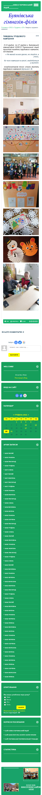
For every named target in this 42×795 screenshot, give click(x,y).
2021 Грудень (10, 594)
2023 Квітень (9, 631)
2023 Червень (10, 639)
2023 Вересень (10, 648)
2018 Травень (10, 491)
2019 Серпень (10, 519)
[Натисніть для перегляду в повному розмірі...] (21, 97)
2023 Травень (10, 635)
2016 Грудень (10, 466)
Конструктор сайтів (31, 787)
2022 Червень (10, 619)
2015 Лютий (9, 453)
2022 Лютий (9, 602)
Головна (4, 27)
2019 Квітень (9, 511)
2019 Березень (10, 507)
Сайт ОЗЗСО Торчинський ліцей (17, 731)
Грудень (17, 27)
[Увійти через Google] (24, 342)
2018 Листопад (10, 499)
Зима (8, 697)
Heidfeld (15, 321)
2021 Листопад (10, 590)
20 (23, 27)
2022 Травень (10, 615)
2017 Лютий (9, 474)
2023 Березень (10, 627)
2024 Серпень (10, 668)
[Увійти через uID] (16, 342)
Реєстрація (19, 378)
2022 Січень (9, 598)
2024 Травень (10, 656)
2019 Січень (9, 503)
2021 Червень (10, 577)
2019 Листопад (10, 524)
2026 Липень (9, 677)
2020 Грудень (10, 557)
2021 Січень (9, 561)
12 (36, 425)
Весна (9, 700)
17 (26, 428)
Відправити (14, 355)
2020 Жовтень (10, 548)
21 (11, 431)
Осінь (8, 704)
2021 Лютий (9, 565)
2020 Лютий (9, 536)
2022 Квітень (9, 610)
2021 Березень (10, 569)
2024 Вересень (10, 673)
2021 (11, 27)
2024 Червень (10, 660)
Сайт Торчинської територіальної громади (21, 739)
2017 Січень (9, 470)
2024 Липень (9, 664)
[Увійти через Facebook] (20, 342)
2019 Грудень (10, 528)
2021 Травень (10, 573)
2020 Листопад (10, 553)
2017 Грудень (10, 486)
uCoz (31, 789)
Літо (8, 702)
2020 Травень (10, 544)
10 (26, 425)
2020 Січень (9, 532)
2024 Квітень (9, 652)
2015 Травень (10, 457)
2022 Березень (10, 606)
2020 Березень (10, 540)
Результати (8, 711)
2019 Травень (10, 515)
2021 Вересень (10, 582)
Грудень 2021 (21, 415)
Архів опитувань (19, 711)
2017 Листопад (10, 482)
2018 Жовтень (10, 495)
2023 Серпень (10, 644)
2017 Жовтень (10, 478)
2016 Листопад (10, 462)
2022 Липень (9, 623)
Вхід (25, 378)
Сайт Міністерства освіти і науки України (20, 735)
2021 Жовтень (10, 586)
